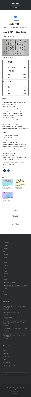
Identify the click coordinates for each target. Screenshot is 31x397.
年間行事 (6, 265)
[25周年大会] (20, 182)
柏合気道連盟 (6, 242)
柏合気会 (15, 3)
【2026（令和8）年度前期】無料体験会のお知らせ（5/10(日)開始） (15, 322)
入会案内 (6, 254)
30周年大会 (5, 185)
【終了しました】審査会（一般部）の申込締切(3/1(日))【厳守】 (14, 335)
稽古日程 (6, 257)
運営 (5, 276)
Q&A (5, 259)
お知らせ (5, 350)
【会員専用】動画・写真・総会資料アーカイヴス (16, 285)
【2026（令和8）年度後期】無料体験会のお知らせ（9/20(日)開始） (15, 307)
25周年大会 (17, 185)
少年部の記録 (6, 356)
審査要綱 (6, 248)
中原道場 (5, 288)
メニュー (16, 7)
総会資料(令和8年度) (8, 317)
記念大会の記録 (15, 20)
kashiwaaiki (12, 27)
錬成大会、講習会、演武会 (9, 366)
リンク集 (5, 294)
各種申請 (6, 262)
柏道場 (4, 251)
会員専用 (5, 279)
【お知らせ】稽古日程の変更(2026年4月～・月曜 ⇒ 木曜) (15, 329)
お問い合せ (5, 291)
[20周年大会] (7, 195)
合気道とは (6, 245)
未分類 (4, 359)
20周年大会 (5, 198)
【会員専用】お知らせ (9, 282)
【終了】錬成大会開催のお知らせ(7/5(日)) (13, 312)
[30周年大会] (7, 182)
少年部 (4, 268)
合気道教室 (5, 353)
